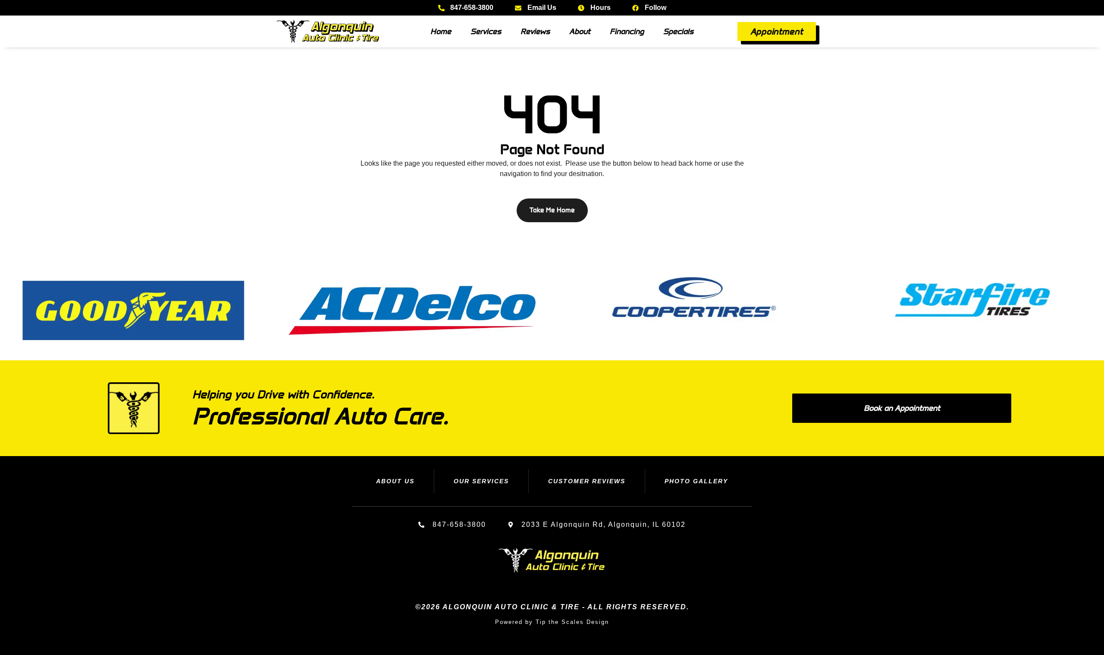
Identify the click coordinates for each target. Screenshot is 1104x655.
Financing (627, 31)
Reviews (535, 31)
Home (440, 31)
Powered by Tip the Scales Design (552, 622)
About (579, 31)
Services (485, 31)
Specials (678, 31)
